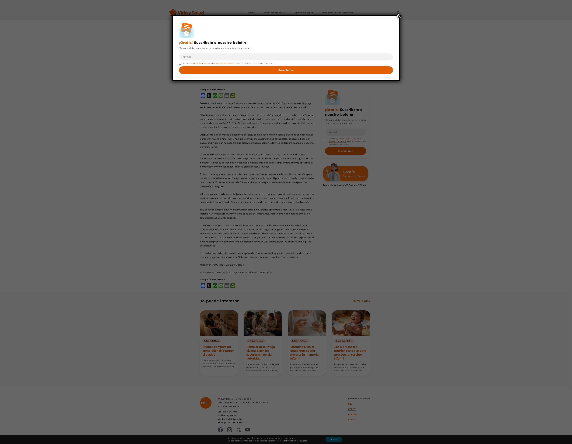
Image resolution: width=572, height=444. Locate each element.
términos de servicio (224, 63)
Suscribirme (286, 70)
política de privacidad (200, 63)
